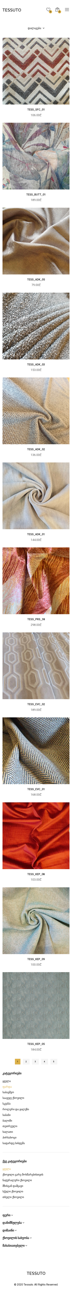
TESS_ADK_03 (36, 364)
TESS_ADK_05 (36, 279)
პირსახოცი (9, 1137)
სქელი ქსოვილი (13, 1191)
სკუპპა (7, 1103)
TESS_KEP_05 (36, 1044)
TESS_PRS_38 (36, 619)
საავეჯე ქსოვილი (13, 1098)
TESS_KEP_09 (36, 959)
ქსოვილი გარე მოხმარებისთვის (23, 1174)
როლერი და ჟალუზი (16, 1109)
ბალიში (7, 1120)
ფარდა (7, 1086)
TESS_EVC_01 (36, 789)
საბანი (7, 1115)
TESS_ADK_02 (36, 449)
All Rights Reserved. (46, 1284)
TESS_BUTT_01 (36, 194)
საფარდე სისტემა (14, 1143)
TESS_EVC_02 (36, 704)
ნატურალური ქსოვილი (17, 1180)
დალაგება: (35, 28)
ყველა (7, 1081)
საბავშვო (8, 1092)
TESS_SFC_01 (36, 109)
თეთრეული (10, 1126)
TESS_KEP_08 (36, 874)
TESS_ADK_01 (36, 534)
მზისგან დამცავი (13, 1185)
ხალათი (8, 1131)
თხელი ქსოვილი (13, 1197)
